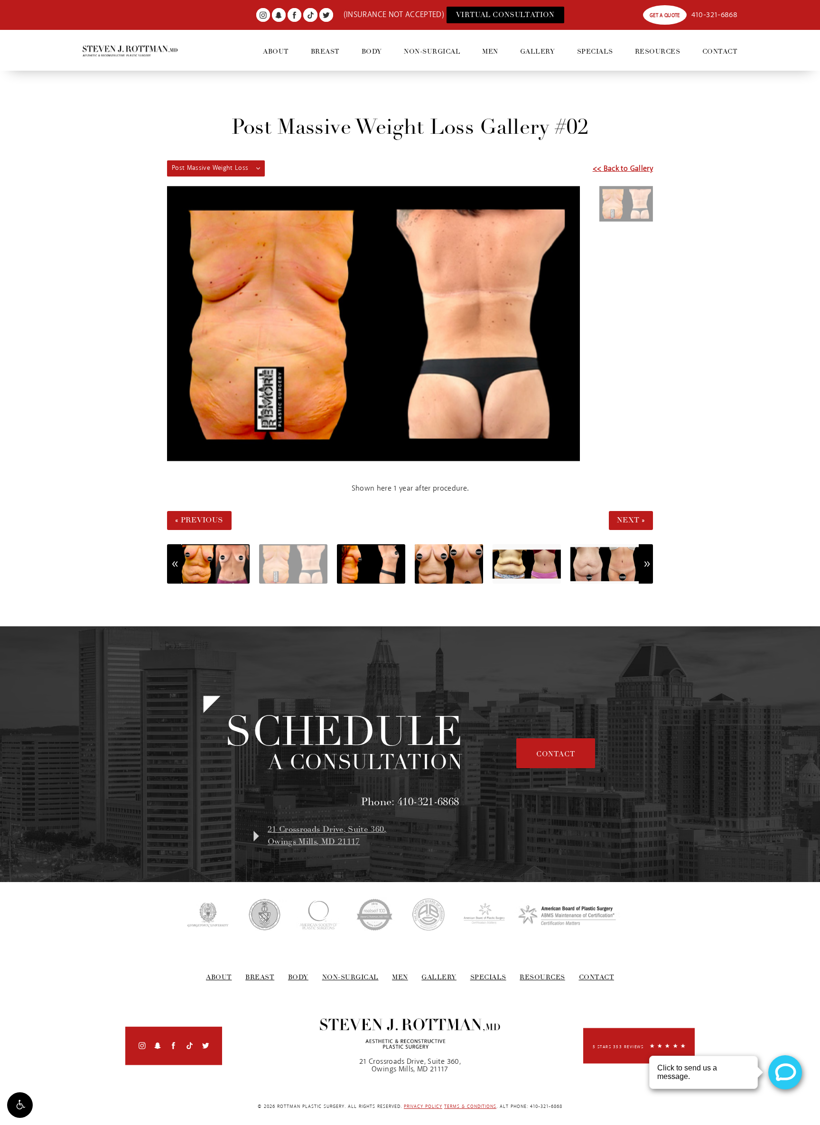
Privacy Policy (423, 1107)
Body (372, 51)
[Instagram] (263, 15)
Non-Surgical (432, 51)
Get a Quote (665, 15)
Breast (325, 51)
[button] (20, 1105)
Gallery (537, 51)
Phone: (410, 802)
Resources (657, 51)
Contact (720, 51)
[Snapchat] (279, 15)
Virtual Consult (505, 14)
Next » (631, 520)
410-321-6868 (714, 15)
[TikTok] (310, 15)
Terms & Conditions (470, 1107)
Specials (595, 51)
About (276, 51)
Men (490, 51)
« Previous (199, 520)
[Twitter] (326, 15)
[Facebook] (294, 15)
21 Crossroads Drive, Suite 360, (327, 835)
